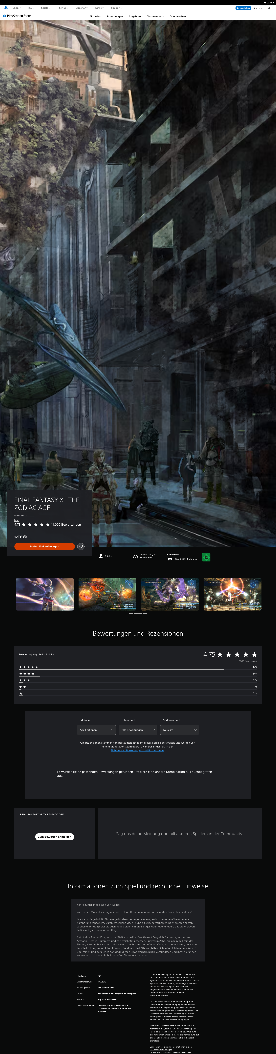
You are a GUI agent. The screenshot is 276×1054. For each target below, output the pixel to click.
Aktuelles (95, 16)
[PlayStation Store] (18, 15)
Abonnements (155, 16)
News (98, 7)
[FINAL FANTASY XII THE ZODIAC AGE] (45, 594)
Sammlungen (115, 16)
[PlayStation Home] (5, 8)
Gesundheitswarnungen (161, 1049)
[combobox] (96, 730)
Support (115, 7)
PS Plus (62, 7)
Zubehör (81, 7)
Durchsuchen (178, 16)
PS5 (30, 7)
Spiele (44, 7)
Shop (16, 7)
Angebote (135, 16)
